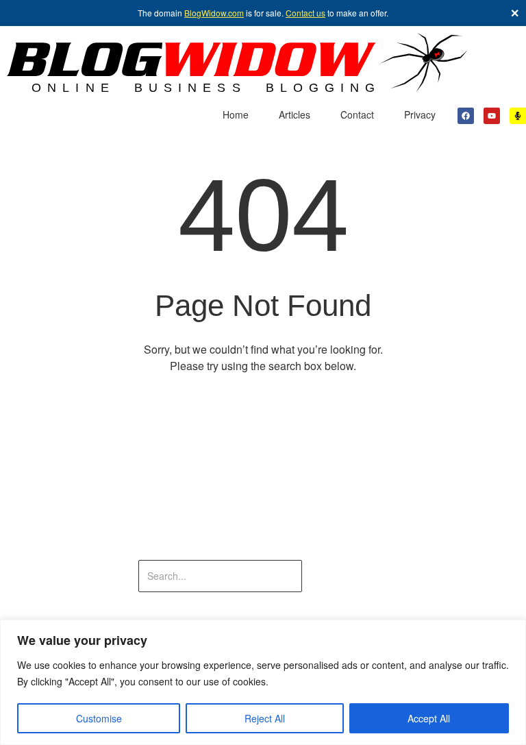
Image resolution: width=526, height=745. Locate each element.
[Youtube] (492, 116)
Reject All (265, 718)
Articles (294, 114)
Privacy (420, 114)
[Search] (345, 576)
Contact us (305, 13)
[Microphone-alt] (518, 116)
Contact (357, 114)
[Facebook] (466, 116)
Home (236, 114)
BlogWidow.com (214, 13)
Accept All (429, 718)
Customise (99, 718)
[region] (263, 682)
